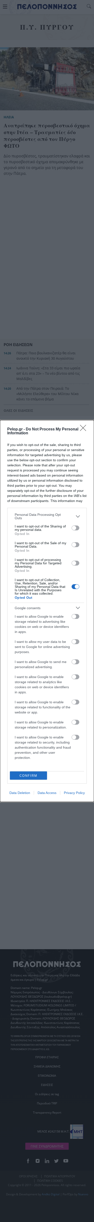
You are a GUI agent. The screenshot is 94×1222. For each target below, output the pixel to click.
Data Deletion (19, 793)
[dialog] (47, 611)
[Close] (84, 429)
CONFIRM (28, 775)
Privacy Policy (74, 793)
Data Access (47, 793)
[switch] (75, 528)
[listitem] (47, 516)
